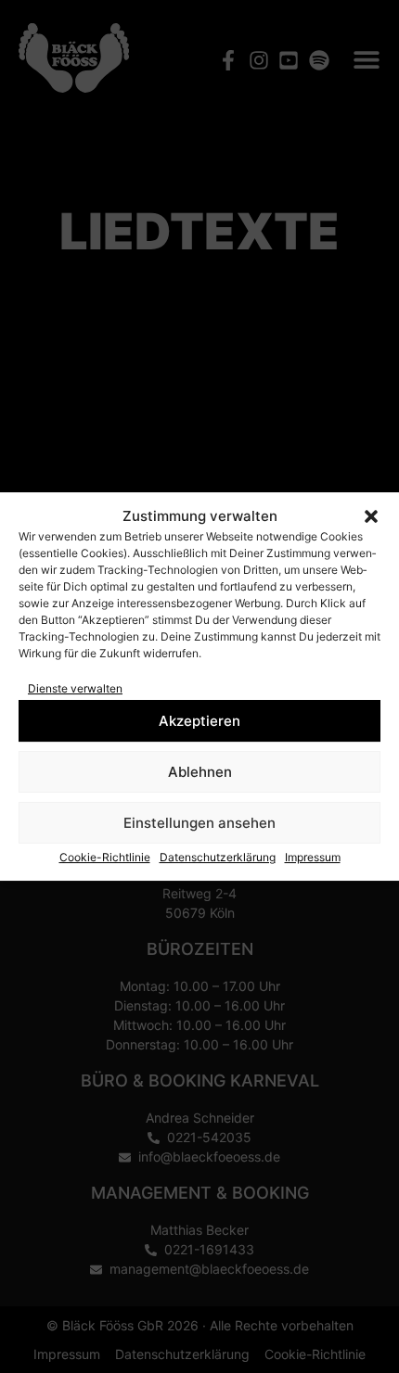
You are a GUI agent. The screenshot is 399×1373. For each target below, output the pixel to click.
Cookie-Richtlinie (104, 857)
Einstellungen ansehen (199, 823)
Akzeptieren (199, 721)
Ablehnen (200, 772)
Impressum (313, 857)
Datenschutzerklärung (218, 857)
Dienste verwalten (75, 688)
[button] (371, 516)
